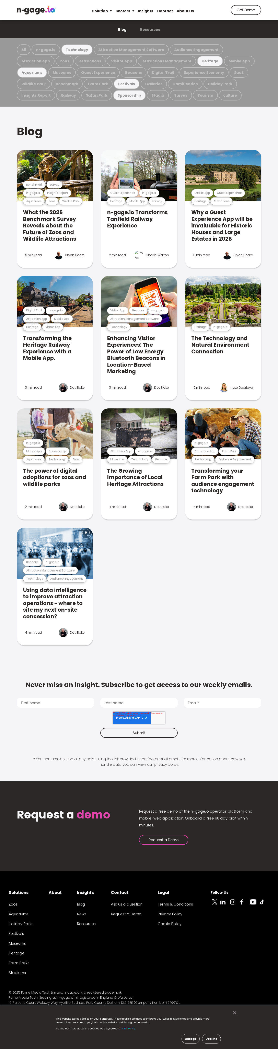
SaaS (239, 72)
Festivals (126, 83)
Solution (100, 10)
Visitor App (121, 61)
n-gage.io (46, 49)
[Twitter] (215, 904)
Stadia (157, 95)
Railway (68, 95)
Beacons (133, 72)
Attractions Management (167, 61)
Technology (77, 49)
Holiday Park (220, 83)
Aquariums (32, 72)
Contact (165, 10)
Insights (145, 10)
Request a (63, 815)
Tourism (205, 95)
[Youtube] (254, 904)
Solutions (18, 892)
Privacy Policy (170, 914)
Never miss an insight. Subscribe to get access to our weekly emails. (139, 684)
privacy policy (166, 764)
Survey (180, 95)
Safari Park (96, 95)
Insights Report (36, 95)
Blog (122, 29)
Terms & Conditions (175, 904)
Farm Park (98, 83)
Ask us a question (126, 904)
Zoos (64, 61)
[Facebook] (245, 904)
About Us (185, 10)
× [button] (233, 1013)
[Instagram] (235, 904)
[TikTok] (264, 904)
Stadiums (17, 972)
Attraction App (35, 61)
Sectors (123, 10)
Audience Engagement (196, 49)
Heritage (210, 61)
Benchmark (67, 83)
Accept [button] (190, 1039)
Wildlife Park (33, 83)
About (55, 892)
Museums (62, 72)
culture (230, 95)
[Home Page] (36, 10)
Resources (150, 29)
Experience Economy (204, 72)
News (81, 914)
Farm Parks (19, 962)
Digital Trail (163, 72)
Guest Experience (98, 72)
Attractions (90, 61)
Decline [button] (211, 1039)
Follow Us (219, 892)
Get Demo (246, 9)
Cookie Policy (170, 923)
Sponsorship (129, 95)
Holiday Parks (21, 923)
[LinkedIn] (225, 904)
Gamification (185, 83)
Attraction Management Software (131, 49)
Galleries (153, 83)
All (23, 49)
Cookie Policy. (127, 1028)
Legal (163, 892)
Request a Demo (164, 839)
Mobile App (239, 61)
